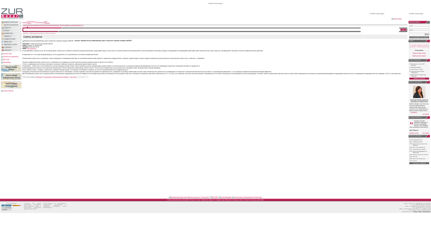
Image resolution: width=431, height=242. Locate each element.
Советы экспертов (50, 33)
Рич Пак (415, 156)
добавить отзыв (413, 133)
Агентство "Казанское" (419, 158)
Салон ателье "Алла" (417, 69)
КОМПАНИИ (27, 25)
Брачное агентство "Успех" (420, 154)
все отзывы (425, 133)
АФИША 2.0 (79, 25)
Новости (7, 27)
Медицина (39, 77)
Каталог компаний (11, 22)
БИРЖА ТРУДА (59, 25)
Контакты (7, 50)
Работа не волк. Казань (419, 55)
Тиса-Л (415, 160)
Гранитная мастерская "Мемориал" (417, 72)
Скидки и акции (9, 39)
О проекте (7, 47)
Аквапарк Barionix (416, 67)
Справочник (8, 33)
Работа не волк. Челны (419, 53)
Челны (420, 211)
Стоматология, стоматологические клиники (56, 77)
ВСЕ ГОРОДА (47, 22)
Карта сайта (260, 200)
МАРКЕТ (43, 25)
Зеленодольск (39, 22)
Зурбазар (25, 33)
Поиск (403, 29)
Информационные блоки (37, 33)
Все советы (73, 77)
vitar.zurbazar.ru (32, 48)
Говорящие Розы (417, 139)
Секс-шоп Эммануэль (419, 147)
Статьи (6, 30)
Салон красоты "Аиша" (419, 149)
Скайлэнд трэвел (417, 142)
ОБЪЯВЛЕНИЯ (36, 25)
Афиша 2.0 (7, 36)
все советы (426, 114)
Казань (24, 22)
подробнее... (414, 112)
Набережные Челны (31, 22)
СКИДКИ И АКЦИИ (70, 25)
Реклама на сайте (10, 44)
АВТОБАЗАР (50, 25)
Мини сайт (8, 41)
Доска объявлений (11, 25)
